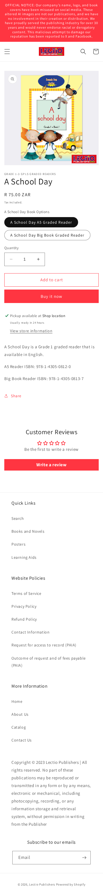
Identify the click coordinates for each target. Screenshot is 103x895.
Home (16, 701)
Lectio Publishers (42, 884)
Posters (18, 544)
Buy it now (51, 296)
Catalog (18, 727)
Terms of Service (26, 593)
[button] (7, 51)
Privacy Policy (23, 606)
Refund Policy (24, 619)
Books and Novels (28, 531)
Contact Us (21, 740)
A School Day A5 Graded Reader (41, 222)
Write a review (51, 465)
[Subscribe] (84, 857)
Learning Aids (24, 557)
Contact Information (30, 632)
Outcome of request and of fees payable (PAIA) (48, 662)
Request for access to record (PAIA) (43, 645)
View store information (31, 330)
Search (17, 518)
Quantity (11, 247)
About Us (20, 714)
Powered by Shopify (71, 884)
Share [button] (16, 395)
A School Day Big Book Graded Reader (47, 235)
